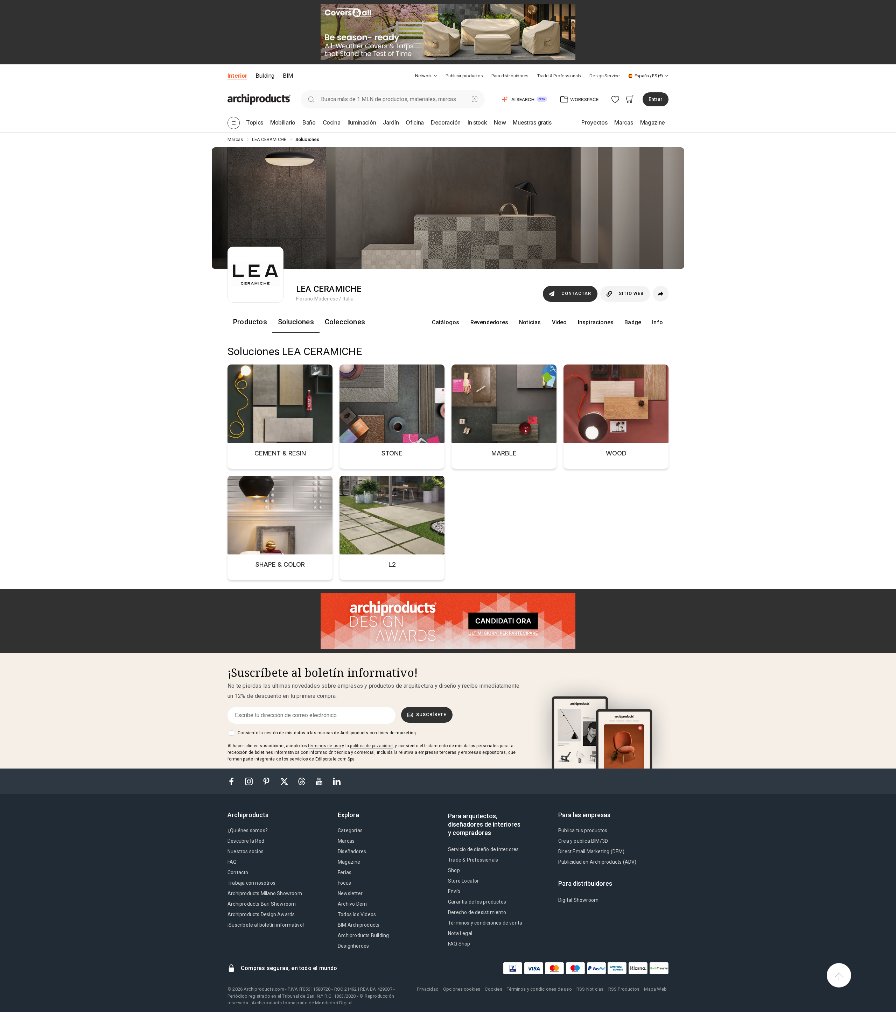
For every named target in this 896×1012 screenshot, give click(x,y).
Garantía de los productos (477, 902)
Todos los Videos (357, 914)
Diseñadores (352, 851)
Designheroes (353, 946)
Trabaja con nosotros (251, 883)
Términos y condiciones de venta (485, 923)
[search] (311, 99)
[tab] (435, 76)
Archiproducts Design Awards (261, 914)
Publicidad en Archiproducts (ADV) (597, 862)
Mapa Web (655, 989)
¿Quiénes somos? (247, 830)
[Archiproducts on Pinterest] (267, 781)
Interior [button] (237, 75)
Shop (454, 870)
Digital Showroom (578, 900)
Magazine (349, 862)
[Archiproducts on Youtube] (320, 781)
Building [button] (264, 75)
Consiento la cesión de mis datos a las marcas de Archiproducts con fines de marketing (327, 732)
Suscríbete (431, 714)
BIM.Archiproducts (358, 925)
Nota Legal (460, 933)
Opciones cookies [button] (461, 989)
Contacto (237, 872)
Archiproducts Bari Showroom (261, 904)
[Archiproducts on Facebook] (234, 781)
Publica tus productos (582, 830)
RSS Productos (624, 989)
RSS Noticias (589, 989)
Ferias (344, 872)
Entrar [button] (656, 99)
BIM (288, 75)
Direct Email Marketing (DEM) (591, 851)
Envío (454, 891)
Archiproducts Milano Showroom (264, 893)
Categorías (350, 830)
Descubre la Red (245, 841)
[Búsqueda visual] (475, 99)
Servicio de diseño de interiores (483, 849)
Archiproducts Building (363, 935)
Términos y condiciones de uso (539, 989)
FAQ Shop (459, 944)
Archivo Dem (352, 904)
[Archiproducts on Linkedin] (337, 781)
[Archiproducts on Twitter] (285, 781)
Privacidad (428, 989)
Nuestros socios (245, 851)
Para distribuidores (509, 75)
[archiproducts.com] (258, 98)
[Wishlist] (615, 99)
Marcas (346, 841)
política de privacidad (371, 745)
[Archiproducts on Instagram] (249, 781)
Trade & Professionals (559, 75)
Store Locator (463, 881)
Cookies (493, 989)
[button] (426, 75)
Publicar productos (464, 75)
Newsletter (350, 893)
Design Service (604, 75)
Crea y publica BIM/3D (583, 841)
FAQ (232, 862)
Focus (344, 883)
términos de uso (324, 745)
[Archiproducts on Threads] (302, 781)
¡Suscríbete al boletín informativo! (265, 925)
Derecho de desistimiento (477, 912)
